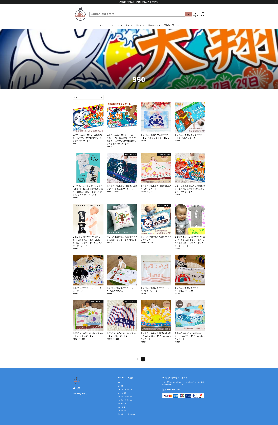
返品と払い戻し (123, 404)
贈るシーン (153, 25)
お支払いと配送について (126, 400)
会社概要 (121, 386)
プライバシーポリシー (125, 390)
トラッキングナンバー (125, 397)
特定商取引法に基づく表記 (127, 414)
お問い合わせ (122, 411)
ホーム (102, 25)
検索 (119, 383)
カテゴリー (114, 25)
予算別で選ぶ (170, 25)
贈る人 (139, 25)
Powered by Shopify (80, 394)
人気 (128, 25)
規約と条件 (121, 407)
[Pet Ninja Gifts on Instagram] (79, 388)
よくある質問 (122, 393)
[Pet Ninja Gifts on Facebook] (74, 388)
